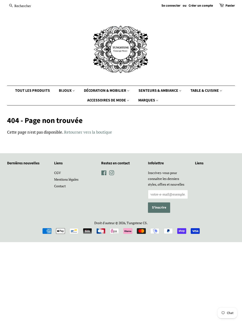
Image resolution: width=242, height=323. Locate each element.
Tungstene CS (137, 223)
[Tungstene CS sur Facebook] (104, 173)
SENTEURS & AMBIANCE (158, 90)
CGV (57, 172)
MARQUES (147, 100)
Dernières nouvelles (23, 163)
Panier (230, 5)
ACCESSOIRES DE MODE (107, 100)
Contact (60, 186)
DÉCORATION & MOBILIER (105, 90)
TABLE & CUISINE (205, 90)
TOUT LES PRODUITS (32, 90)
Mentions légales (66, 179)
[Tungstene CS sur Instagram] (111, 173)
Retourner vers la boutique (88, 132)
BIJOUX (65, 90)
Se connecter (171, 5)
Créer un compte (201, 5)
